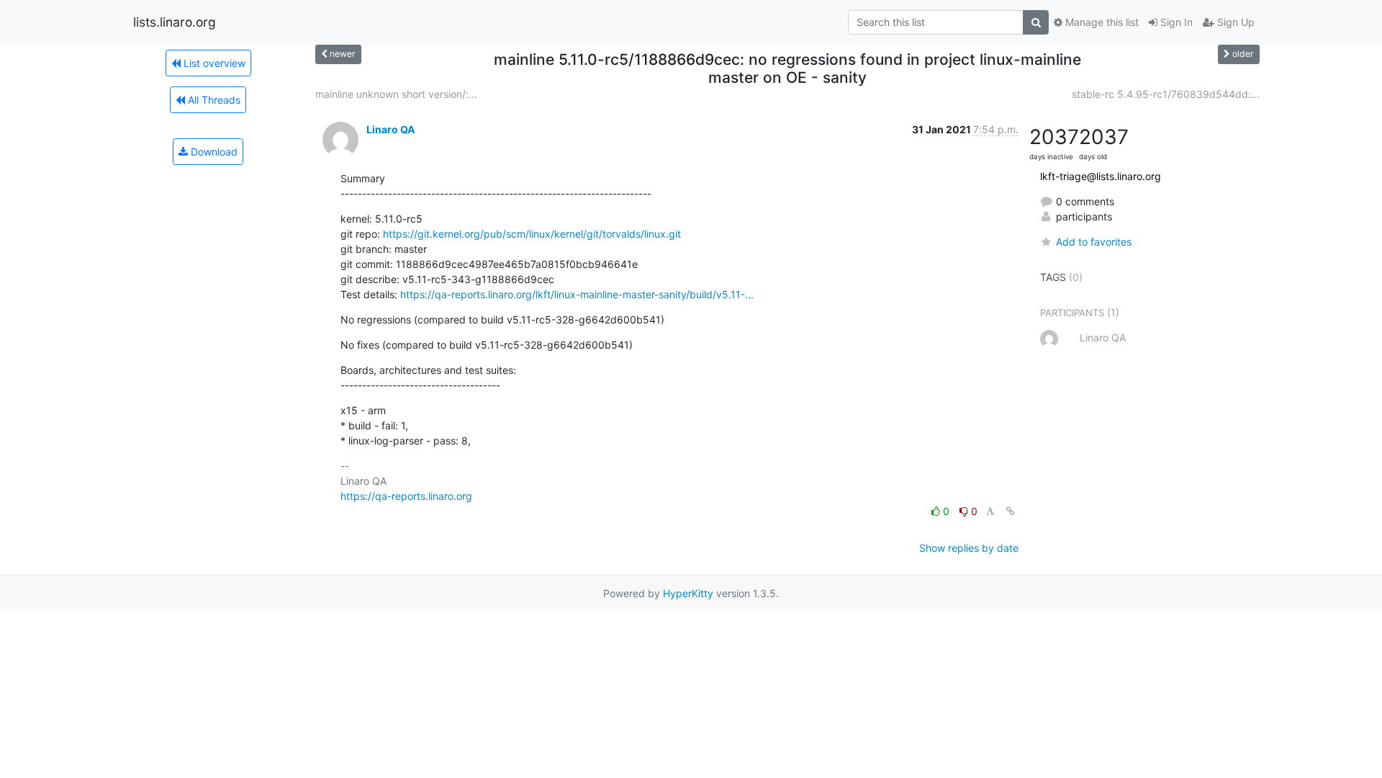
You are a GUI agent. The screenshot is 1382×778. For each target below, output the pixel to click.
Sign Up (1234, 22)
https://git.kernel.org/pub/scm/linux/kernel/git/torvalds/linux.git (532, 234)
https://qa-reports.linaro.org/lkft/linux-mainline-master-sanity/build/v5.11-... (577, 294)
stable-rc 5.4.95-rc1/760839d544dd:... (1166, 94)
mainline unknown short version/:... (396, 94)
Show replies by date (969, 548)
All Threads (212, 100)
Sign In (1175, 22)
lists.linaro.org (174, 22)
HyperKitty (688, 593)
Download (213, 152)
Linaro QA (390, 129)
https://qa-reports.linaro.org (406, 496)
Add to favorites (1094, 242)
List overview (213, 63)
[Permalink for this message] (1011, 511)
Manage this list (1100, 22)
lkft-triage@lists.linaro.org (1100, 176)
